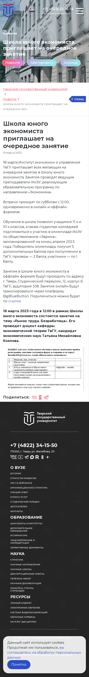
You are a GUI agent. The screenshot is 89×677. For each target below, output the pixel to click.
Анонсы (71, 63)
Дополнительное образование (21, 529)
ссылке (14, 301)
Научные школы (20, 569)
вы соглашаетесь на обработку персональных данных (44, 652)
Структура (16, 559)
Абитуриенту (41, 63)
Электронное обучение (25, 607)
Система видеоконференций (28, 612)
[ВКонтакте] (34, 397)
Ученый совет (19, 492)
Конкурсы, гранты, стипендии (22, 589)
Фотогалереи (18, 506)
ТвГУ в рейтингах (21, 483)
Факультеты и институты (26, 523)
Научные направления (25, 564)
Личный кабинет (21, 603)
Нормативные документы (26, 547)
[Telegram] (46, 397)
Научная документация (25, 583)
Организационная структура (28, 487)
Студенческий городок (25, 501)
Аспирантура (18, 535)
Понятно (18, 664)
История (15, 473)
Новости (12, 63)
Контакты (16, 511)
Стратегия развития (23, 478)
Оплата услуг (19, 497)
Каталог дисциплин (23, 621)
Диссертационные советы (27, 574)
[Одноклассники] (40, 397)
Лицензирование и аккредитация (22, 541)
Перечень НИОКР (20, 578)
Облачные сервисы (22, 617)
